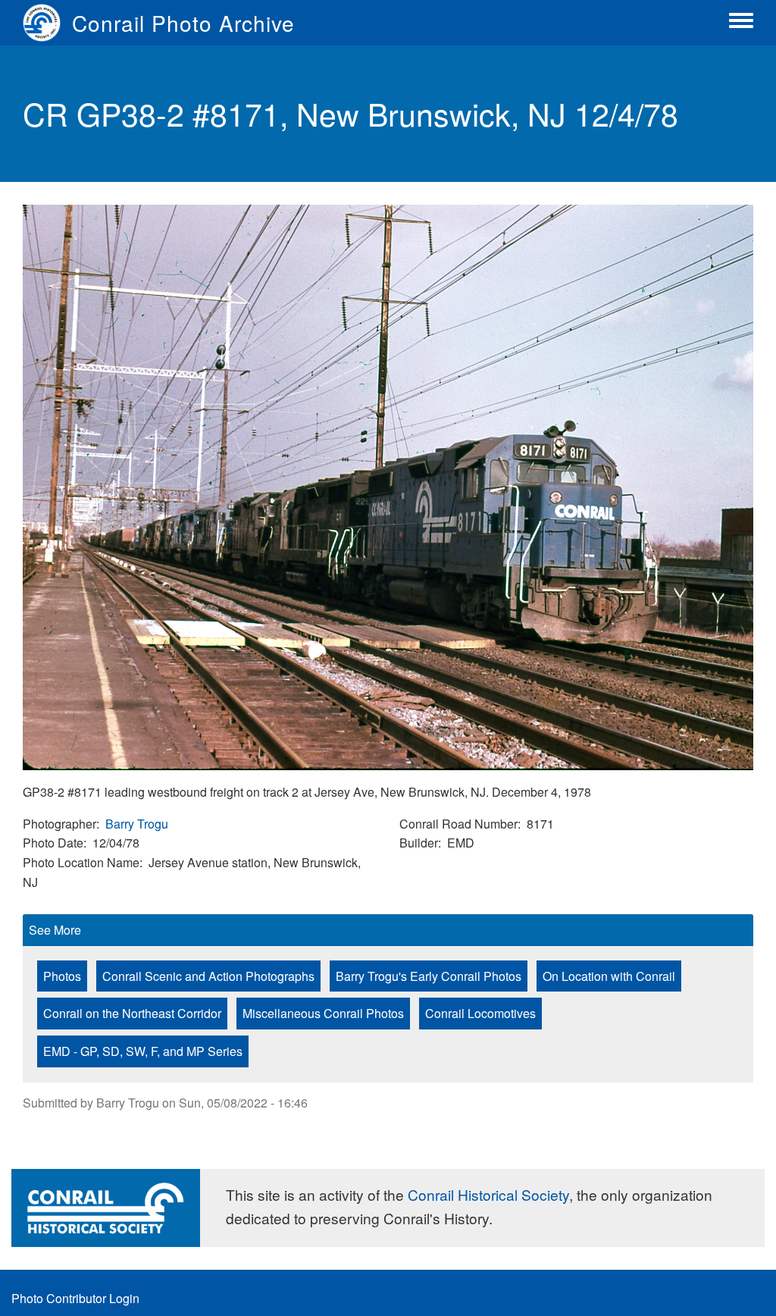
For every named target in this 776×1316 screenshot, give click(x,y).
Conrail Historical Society (488, 1194)
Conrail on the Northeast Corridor (132, 1013)
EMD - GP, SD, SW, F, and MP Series (142, 1051)
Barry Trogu (136, 823)
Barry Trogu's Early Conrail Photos (428, 976)
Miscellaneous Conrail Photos (323, 1013)
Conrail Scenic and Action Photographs (208, 976)
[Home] (47, 22)
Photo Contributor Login (75, 1298)
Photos (62, 976)
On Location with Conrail (609, 976)
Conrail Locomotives (480, 1013)
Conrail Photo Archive (183, 23)
